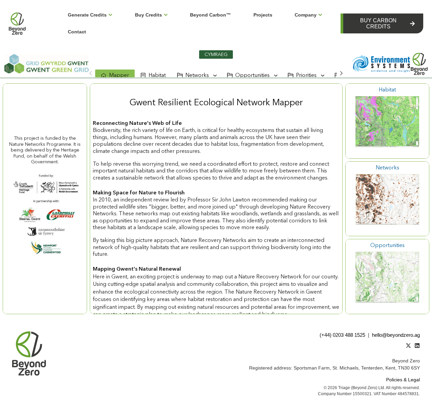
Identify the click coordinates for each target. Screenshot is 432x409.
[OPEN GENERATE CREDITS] (110, 15)
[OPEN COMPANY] (320, 15)
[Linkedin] (417, 345)
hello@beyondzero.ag (396, 335)
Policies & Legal (403, 379)
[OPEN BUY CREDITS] (166, 15)
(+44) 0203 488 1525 (342, 335)
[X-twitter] (408, 345)
